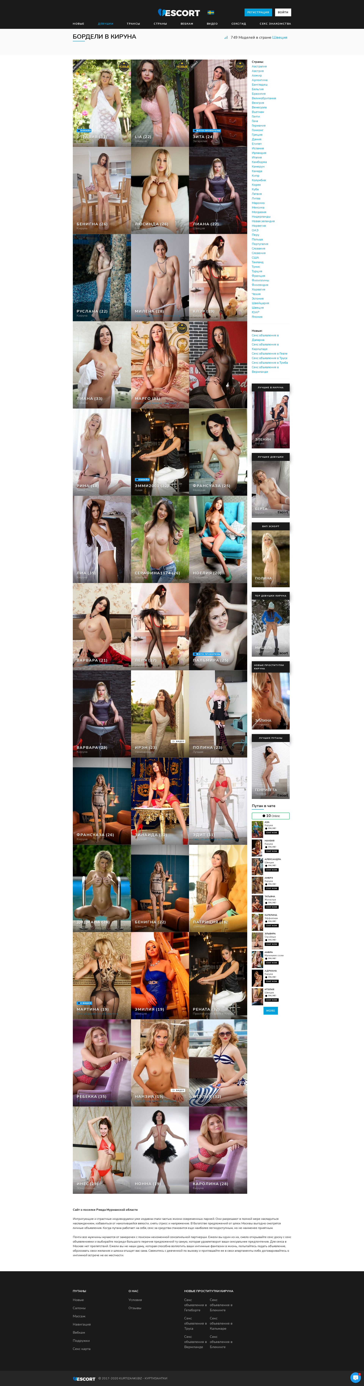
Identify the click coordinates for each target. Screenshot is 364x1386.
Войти (283, 12)
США (255, 258)
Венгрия (258, 103)
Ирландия (259, 153)
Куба (255, 189)
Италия (257, 157)
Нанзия (269, 840)
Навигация (82, 1324)
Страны (160, 24)
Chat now (271, 833)
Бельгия (258, 89)
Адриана (271, 970)
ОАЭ (255, 230)
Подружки (81, 1340)
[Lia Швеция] (160, 103)
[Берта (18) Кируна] (102, 103)
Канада (257, 171)
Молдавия (259, 212)
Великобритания (264, 98)
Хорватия (258, 289)
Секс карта (82, 1349)
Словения (259, 253)
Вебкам (187, 24)
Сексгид (238, 24)
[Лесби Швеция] (160, 190)
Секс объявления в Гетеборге (195, 1305)
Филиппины (260, 280)
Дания (256, 139)
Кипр (255, 176)
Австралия (259, 66)
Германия (259, 125)
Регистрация (258, 12)
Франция (258, 276)
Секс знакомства (275, 24)
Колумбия (259, 180)
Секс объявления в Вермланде (195, 1341)
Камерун (258, 166)
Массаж (79, 1316)
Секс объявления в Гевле (269, 353)
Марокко (258, 203)
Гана (255, 121)
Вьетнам (258, 112)
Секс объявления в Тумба (270, 363)
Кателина (271, 915)
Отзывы (135, 1308)
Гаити (256, 116)
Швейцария (260, 303)
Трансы (133, 24)
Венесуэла (259, 107)
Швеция (279, 37)
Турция (257, 271)
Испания (258, 148)
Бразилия (259, 94)
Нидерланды (261, 217)
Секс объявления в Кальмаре (221, 1323)
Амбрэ (269, 877)
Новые (78, 24)
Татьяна (270, 896)
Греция (257, 135)
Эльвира (270, 933)
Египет (257, 144)
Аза (267, 822)
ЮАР (255, 312)
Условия (135, 1300)
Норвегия (259, 226)
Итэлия (269, 989)
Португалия (260, 244)
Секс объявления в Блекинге (221, 1305)
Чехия (256, 294)
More (270, 1011)
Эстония (258, 298)
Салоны (79, 1308)
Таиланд (258, 262)
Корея (256, 185)
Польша (257, 239)
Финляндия (260, 285)
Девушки (105, 24)
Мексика (258, 207)
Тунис (256, 267)
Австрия (258, 71)
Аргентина (260, 80)
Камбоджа (259, 162)
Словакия (258, 248)
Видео (212, 24)
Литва (256, 198)
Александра (273, 859)
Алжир (257, 75)
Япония (257, 317)
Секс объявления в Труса (269, 358)
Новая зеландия (263, 221)
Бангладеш (260, 85)
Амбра (269, 952)
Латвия (257, 194)
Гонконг (257, 130)
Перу (255, 235)
